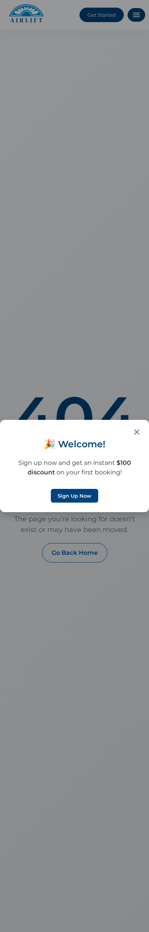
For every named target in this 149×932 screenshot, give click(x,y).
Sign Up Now (74, 496)
